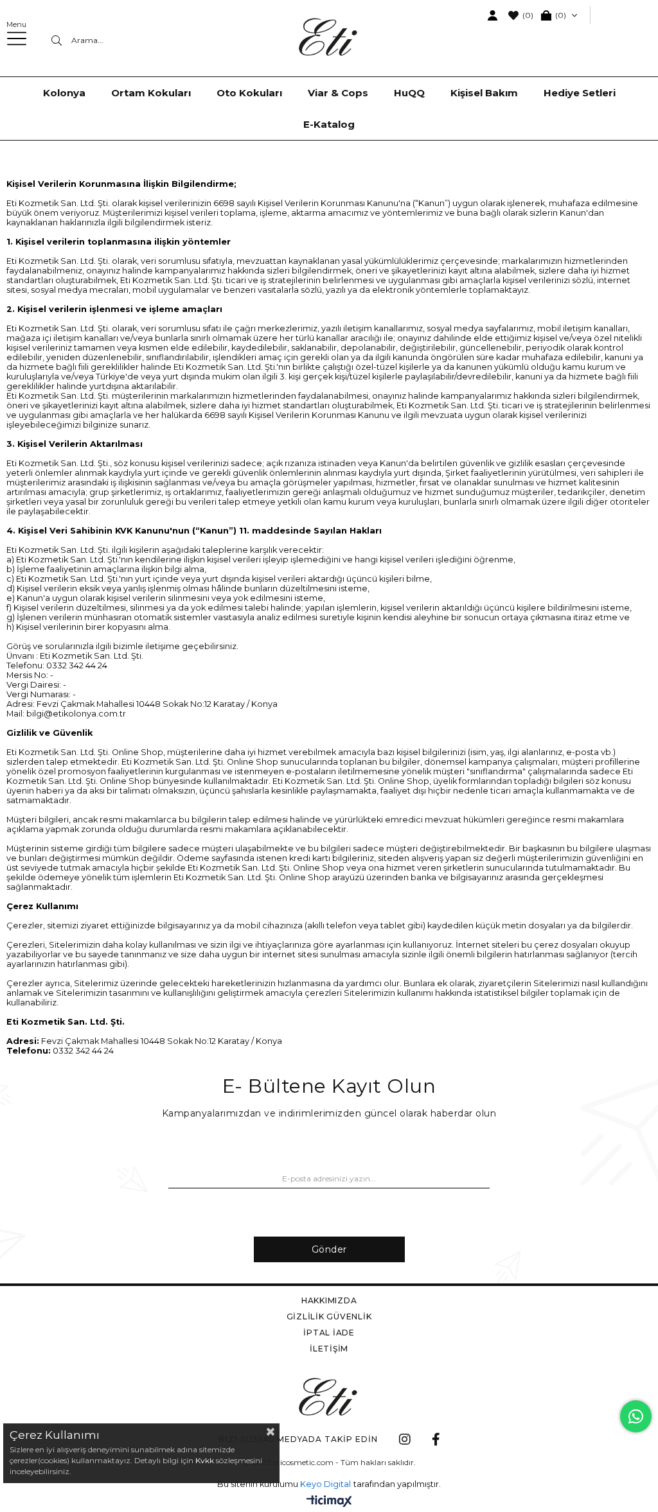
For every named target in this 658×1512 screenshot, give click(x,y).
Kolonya (64, 93)
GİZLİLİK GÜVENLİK (329, 1316)
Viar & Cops (338, 93)
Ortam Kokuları (151, 93)
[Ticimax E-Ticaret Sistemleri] (329, 1502)
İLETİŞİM (329, 1348)
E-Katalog (329, 124)
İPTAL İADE (329, 1332)
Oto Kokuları (249, 93)
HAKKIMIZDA (329, 1300)
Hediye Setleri (580, 93)
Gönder (329, 1249)
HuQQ (409, 93)
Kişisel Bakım (484, 93)
